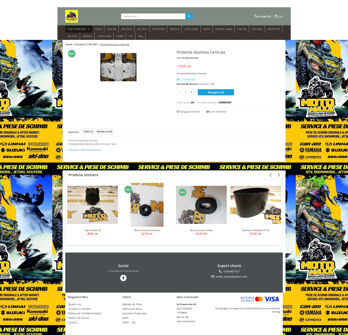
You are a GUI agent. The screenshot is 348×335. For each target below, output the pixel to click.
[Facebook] (123, 278)
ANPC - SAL (129, 322)
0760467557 (231, 271)
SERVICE (174, 29)
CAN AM (111, 29)
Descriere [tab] (73, 132)
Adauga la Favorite (189, 111)
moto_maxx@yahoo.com (231, 276)
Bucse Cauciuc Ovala (201, 230)
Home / (70, 44)
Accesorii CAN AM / (87, 44)
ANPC (125, 318)
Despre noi (74, 304)
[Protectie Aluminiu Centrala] (118, 67)
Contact (72, 322)
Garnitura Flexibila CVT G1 (256, 230)
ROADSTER (158, 29)
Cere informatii (217, 111)
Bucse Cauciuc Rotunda (147, 230)
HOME (120, 36)
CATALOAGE (191, 29)
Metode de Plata (132, 304)
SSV (131, 36)
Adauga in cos (216, 92)
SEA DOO (126, 29)
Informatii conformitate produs (85, 149)
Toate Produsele (77, 29)
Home (98, 29)
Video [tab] (88, 131)
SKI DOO (142, 29)
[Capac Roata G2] (92, 205)
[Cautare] (189, 16)
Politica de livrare (78, 318)
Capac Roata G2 (92, 230)
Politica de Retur (132, 309)
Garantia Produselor (134, 313)
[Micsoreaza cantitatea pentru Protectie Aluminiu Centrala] (179, 92)
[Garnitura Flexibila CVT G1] (255, 205)
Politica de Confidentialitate (84, 313)
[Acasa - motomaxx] (83, 16)
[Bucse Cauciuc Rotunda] (147, 205)
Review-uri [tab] (104, 131)
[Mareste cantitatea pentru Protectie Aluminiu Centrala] (191, 92)
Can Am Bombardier (187, 57)
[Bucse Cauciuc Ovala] (201, 205)
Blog (140, 36)
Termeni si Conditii (79, 309)
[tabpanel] (118, 67)
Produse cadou (223, 29)
